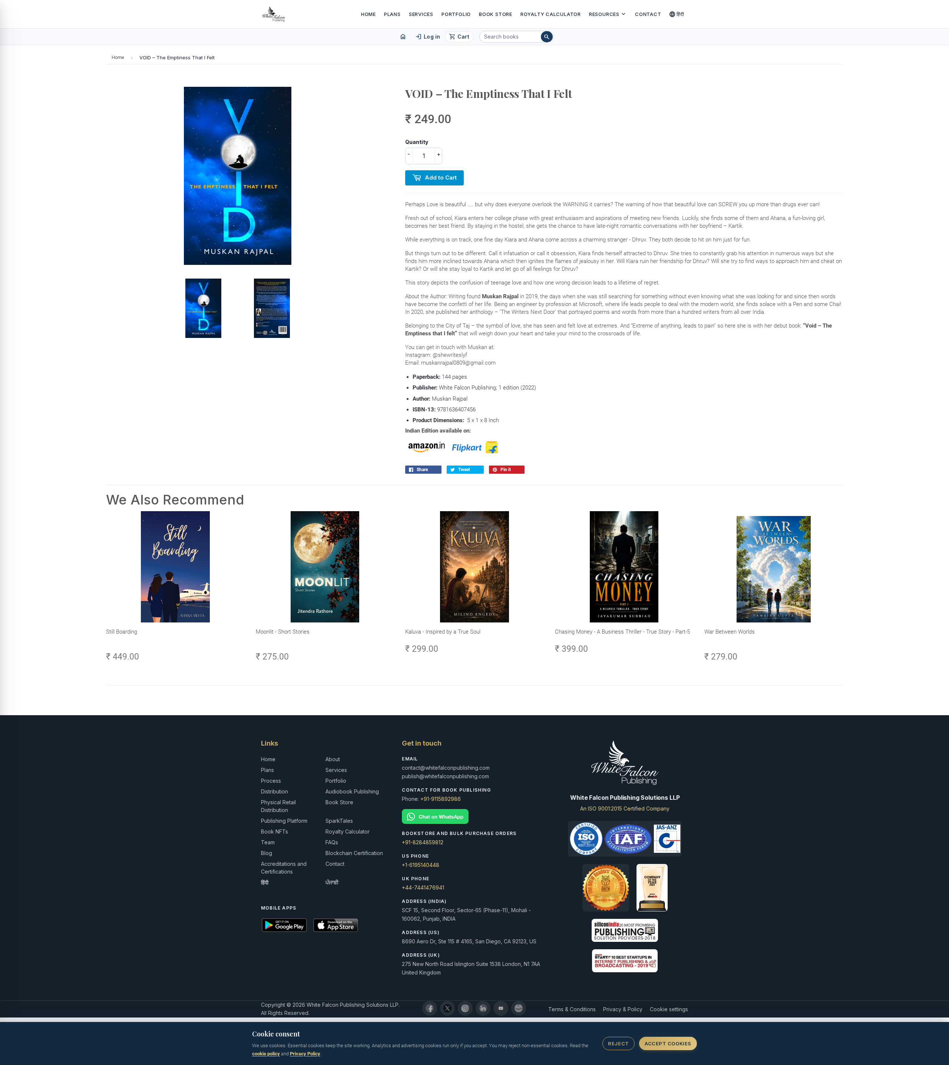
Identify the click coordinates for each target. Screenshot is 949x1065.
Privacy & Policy (622, 1009)
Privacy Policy (305, 1053)
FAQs (331, 842)
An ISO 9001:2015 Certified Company (624, 808)
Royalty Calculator (550, 14)
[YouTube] (500, 1008)
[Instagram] (465, 1008)
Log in (427, 37)
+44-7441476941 (423, 887)
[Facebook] (429, 1008)
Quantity (416, 142)
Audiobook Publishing (352, 791)
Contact (648, 14)
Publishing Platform (284, 821)
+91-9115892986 (440, 799)
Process (271, 781)
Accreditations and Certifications (284, 868)
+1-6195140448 (420, 865)
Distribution (274, 791)
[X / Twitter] (447, 1008)
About (332, 759)
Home (368, 14)
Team (268, 842)
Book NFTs (274, 831)
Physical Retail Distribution (278, 806)
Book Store (495, 14)
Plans (392, 14)
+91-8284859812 (422, 842)
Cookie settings (669, 1009)
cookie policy (266, 1053)
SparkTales (339, 821)
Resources (608, 14)
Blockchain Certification (354, 853)
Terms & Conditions (572, 1009)
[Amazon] (518, 1008)
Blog (266, 853)
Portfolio (456, 14)
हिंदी (676, 14)
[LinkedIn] (483, 1008)
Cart (459, 37)
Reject (618, 1043)
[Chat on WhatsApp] (474, 816)
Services (421, 14)
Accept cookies (668, 1043)
